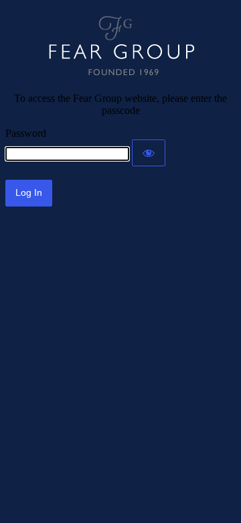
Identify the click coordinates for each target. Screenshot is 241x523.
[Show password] (148, 152)
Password (25, 133)
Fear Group (120, 46)
